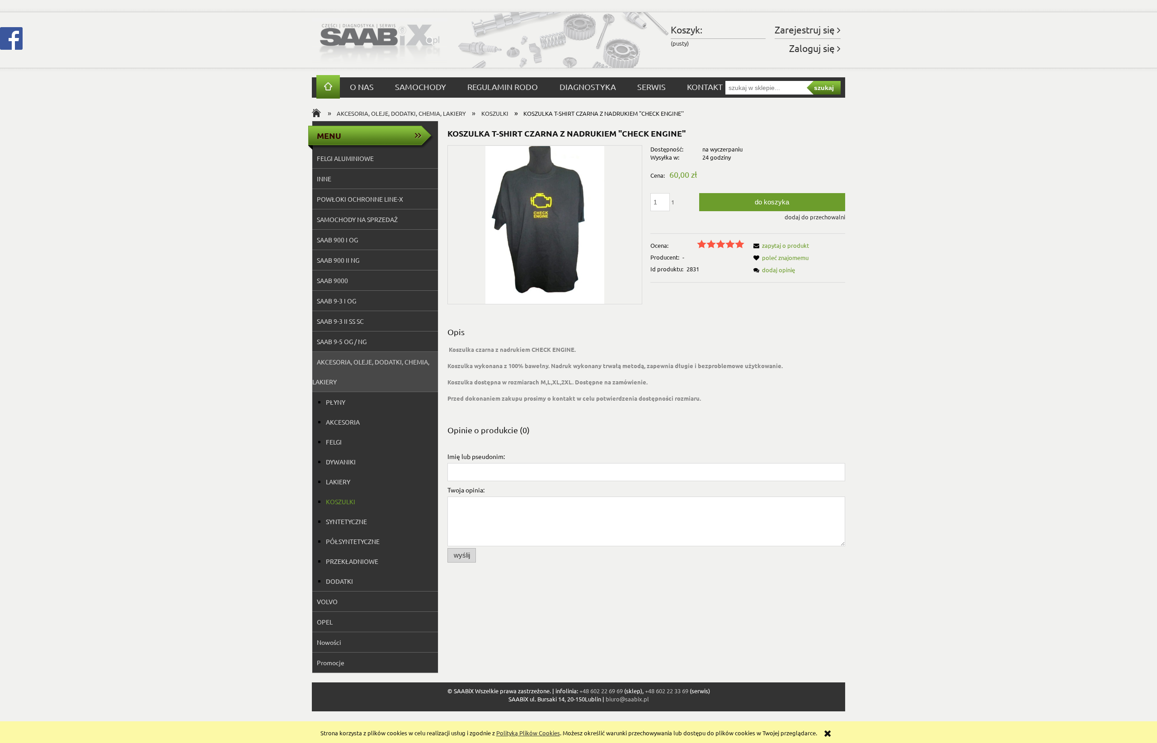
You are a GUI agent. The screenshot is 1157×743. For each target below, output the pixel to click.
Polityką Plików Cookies (528, 733)
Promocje (330, 662)
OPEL (325, 622)
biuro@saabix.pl (627, 699)
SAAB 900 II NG (338, 260)
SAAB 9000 (332, 280)
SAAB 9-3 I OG (336, 301)
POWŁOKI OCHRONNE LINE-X (360, 199)
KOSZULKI (340, 501)
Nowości (329, 642)
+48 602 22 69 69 (601, 691)
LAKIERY (338, 482)
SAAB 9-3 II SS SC (340, 321)
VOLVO (327, 601)
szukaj (824, 87)
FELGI (334, 442)
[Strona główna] (379, 40)
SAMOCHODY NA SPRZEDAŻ (357, 219)
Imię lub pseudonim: (476, 456)
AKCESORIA (343, 422)
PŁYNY (335, 402)
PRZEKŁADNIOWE (352, 561)
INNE (324, 179)
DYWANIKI (341, 462)
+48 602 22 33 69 (666, 691)
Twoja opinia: (465, 490)
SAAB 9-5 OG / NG (342, 341)
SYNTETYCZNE (346, 521)
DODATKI (339, 581)
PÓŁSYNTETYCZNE (353, 541)
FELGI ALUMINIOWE (345, 158)
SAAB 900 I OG (337, 240)
